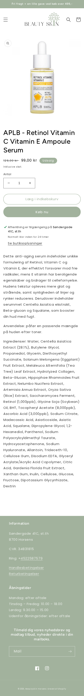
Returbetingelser (24, 573)
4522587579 (32, 558)
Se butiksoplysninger (25, 243)
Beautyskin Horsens (36, 689)
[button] (6, 20)
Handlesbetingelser (26, 567)
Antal (7, 174)
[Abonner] (70, 651)
